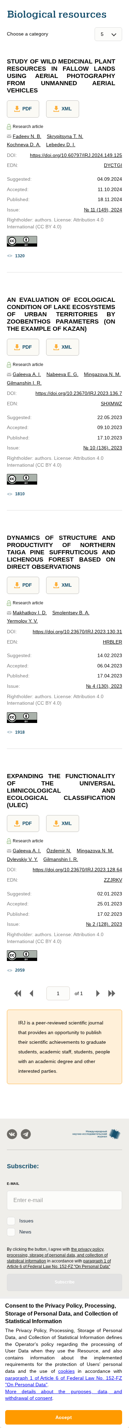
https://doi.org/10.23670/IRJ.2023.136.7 (78, 393)
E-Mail (13, 1184)
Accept (63, 1417)
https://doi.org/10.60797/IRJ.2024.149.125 (76, 155)
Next (98, 993)
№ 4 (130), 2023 (104, 686)
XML (67, 108)
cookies (66, 1371)
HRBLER (112, 642)
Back (31, 993)
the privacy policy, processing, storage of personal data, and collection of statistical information (57, 1255)
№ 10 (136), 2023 (102, 447)
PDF (27, 108)
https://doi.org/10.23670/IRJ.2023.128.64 (77, 869)
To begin (17, 993)
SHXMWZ (111, 403)
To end (111, 993)
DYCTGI (113, 165)
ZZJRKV (113, 880)
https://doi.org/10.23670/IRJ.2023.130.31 (77, 631)
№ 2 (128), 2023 (104, 924)
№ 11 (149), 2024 (103, 209)
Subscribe (65, 1282)
